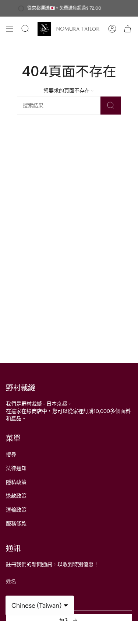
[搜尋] (110, 106)
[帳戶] (112, 29)
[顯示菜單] (9, 29)
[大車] (127, 29)
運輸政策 (16, 510)
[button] (33, 29)
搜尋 (11, 455)
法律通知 (16, 468)
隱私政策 (16, 482)
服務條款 (16, 523)
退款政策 (16, 496)
